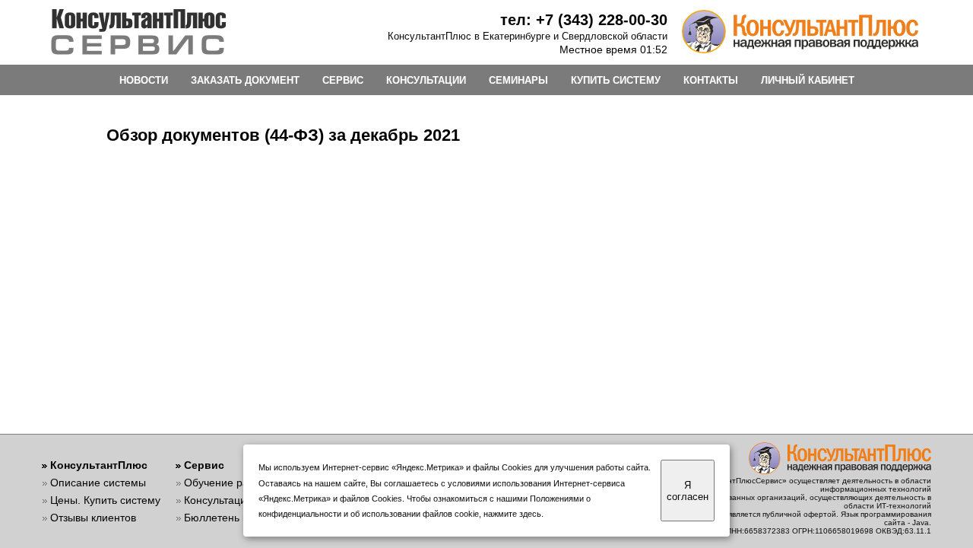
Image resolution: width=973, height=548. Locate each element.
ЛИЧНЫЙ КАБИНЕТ (807, 80)
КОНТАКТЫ (710, 80)
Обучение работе (227, 482)
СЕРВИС (342, 80)
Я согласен (687, 491)
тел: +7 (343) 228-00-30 (583, 19)
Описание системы (98, 482)
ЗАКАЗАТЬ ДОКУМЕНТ (245, 80)
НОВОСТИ (143, 80)
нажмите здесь (512, 513)
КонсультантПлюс (98, 465)
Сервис (204, 465)
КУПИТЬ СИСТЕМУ (616, 80)
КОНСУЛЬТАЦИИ (426, 80)
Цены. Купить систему (105, 500)
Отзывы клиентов (93, 517)
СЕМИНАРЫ (518, 80)
